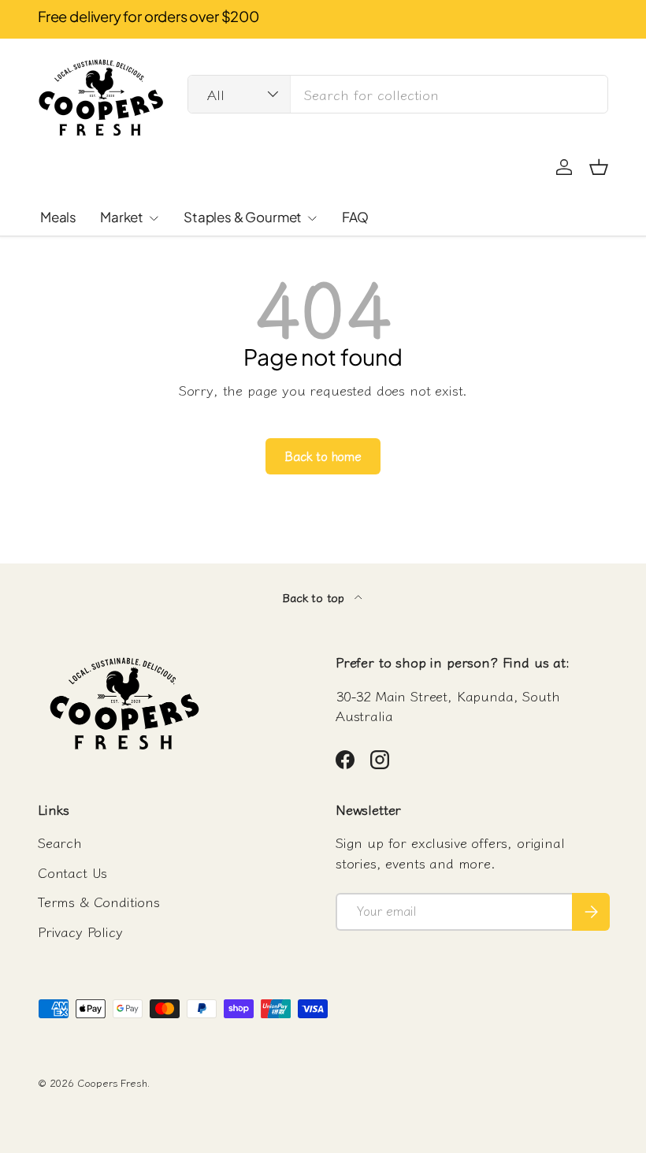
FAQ (355, 216)
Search (60, 842)
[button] (598, 167)
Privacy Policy (80, 931)
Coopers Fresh (112, 1082)
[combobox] (397, 94)
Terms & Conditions (99, 901)
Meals (58, 216)
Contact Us (72, 872)
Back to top (315, 597)
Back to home (323, 456)
